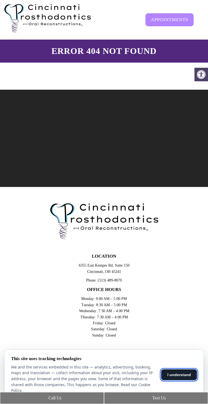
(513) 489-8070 (110, 280)
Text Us (158, 398)
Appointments (169, 19)
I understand (179, 375)
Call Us (54, 398)
